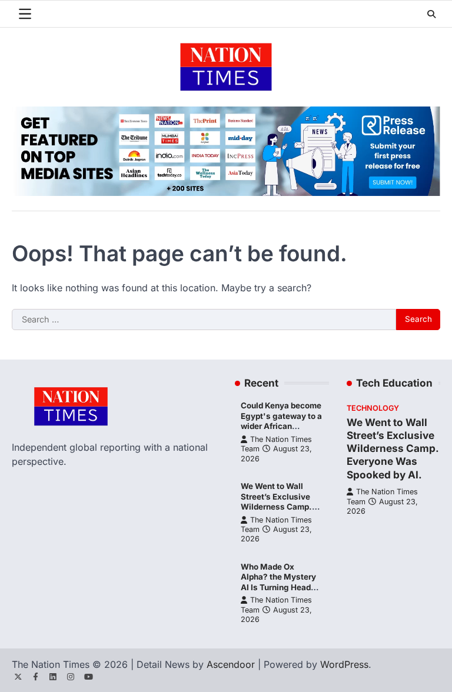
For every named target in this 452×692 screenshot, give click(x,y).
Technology (373, 408)
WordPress (344, 664)
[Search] (431, 14)
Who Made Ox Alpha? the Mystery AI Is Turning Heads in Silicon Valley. (278, 582)
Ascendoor (231, 664)
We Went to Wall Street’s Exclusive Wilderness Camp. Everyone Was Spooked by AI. (276, 506)
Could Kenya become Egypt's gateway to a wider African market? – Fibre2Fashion (281, 426)
